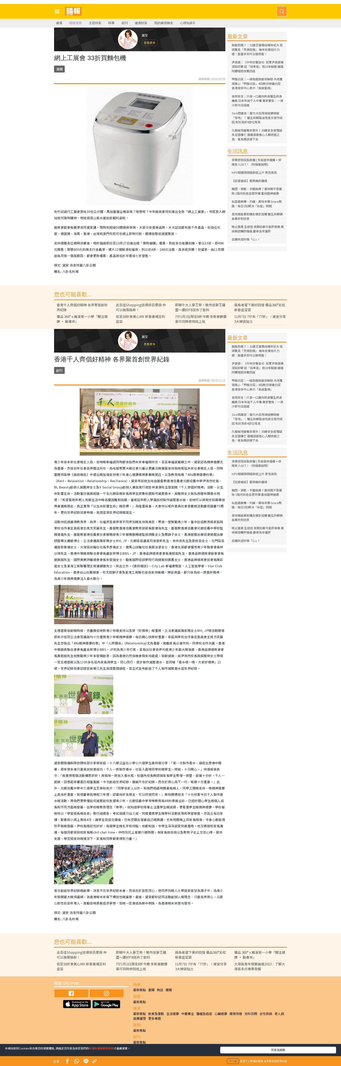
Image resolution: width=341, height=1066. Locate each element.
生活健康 (172, 1013)
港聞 (59, 69)
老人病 (279, 1013)
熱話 (160, 989)
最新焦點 (139, 989)
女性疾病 (265, 1013)
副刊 (125, 23)
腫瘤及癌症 (204, 1013)
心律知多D (187, 23)
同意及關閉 (278, 1050)
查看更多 (150, 43)
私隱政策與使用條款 (101, 1048)
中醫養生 (187, 1013)
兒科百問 (251, 1013)
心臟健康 (221, 1013)
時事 (111, 23)
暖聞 (169, 989)
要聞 (151, 989)
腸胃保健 (236, 1013)
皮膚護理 (139, 1018)
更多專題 (154, 1018)
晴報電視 (75, 23)
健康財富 (141, 23)
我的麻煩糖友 (163, 23)
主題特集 (95, 23)
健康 (59, 23)
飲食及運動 (156, 1013)
